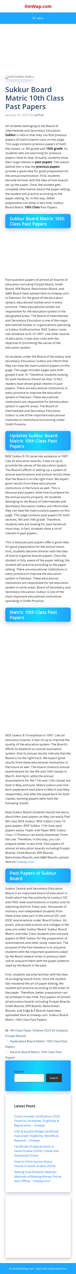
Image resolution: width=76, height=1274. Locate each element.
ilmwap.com (25, 862)
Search (19, 1071)
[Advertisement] (38, 1227)
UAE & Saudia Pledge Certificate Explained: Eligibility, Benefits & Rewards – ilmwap (36, 1135)
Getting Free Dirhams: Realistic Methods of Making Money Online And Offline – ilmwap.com (38, 1176)
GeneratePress (57, 1268)
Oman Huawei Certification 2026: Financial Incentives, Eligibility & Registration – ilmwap (37, 1120)
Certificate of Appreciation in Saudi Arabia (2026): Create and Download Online (36, 1150)
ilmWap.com (38, 6)
